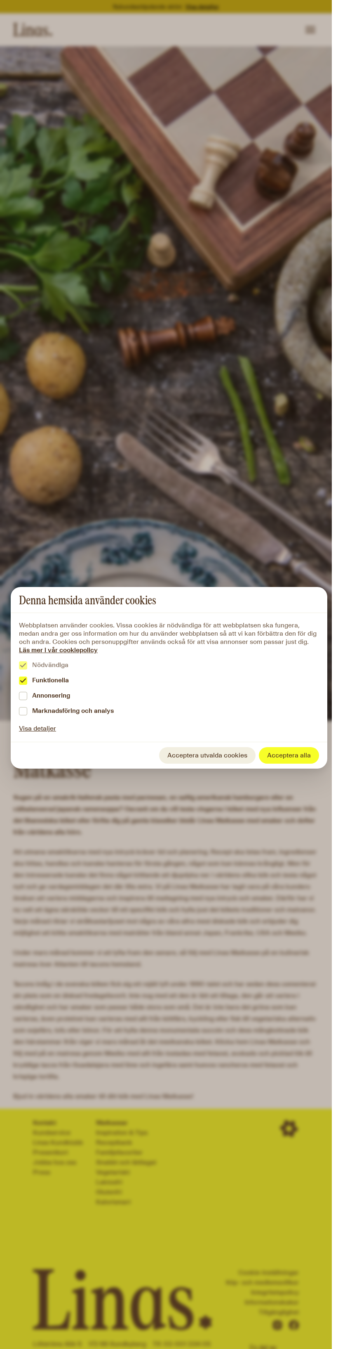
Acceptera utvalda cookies (207, 755)
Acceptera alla (289, 755)
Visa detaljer (37, 728)
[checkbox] (23, 665)
